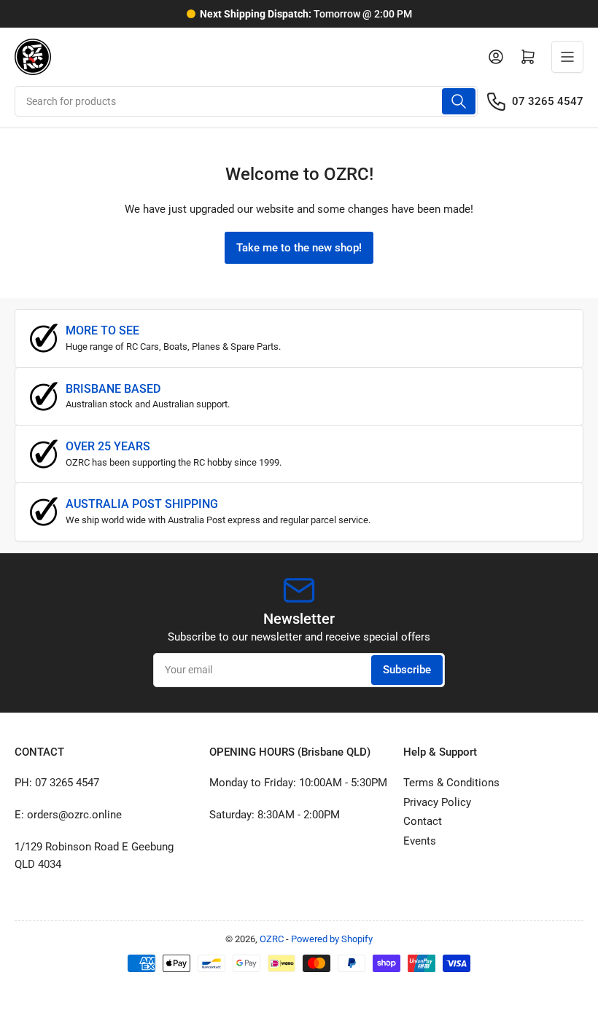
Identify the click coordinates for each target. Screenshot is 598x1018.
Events (419, 840)
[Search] (459, 101)
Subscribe (407, 669)
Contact (422, 821)
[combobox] (246, 101)
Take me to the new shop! (299, 247)
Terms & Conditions (451, 782)
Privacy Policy (437, 802)
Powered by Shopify (332, 938)
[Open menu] (567, 57)
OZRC (272, 938)
